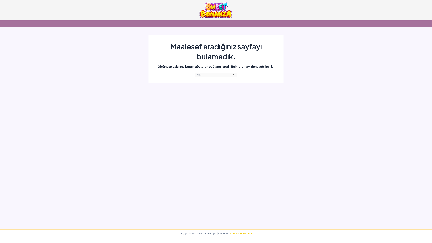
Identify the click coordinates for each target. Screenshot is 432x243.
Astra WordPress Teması (241, 233)
